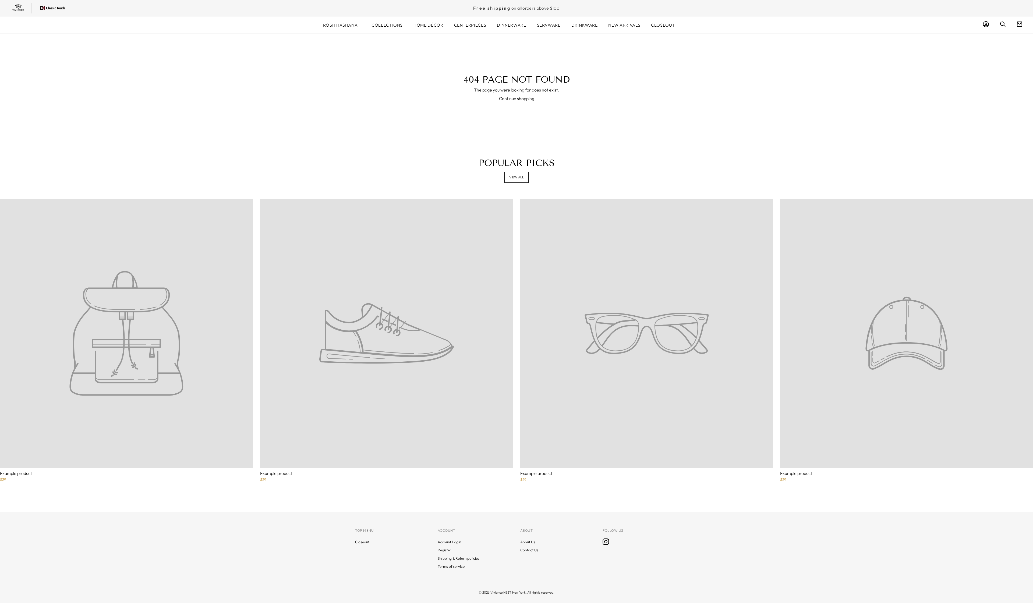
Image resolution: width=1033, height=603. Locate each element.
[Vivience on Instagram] (606, 541)
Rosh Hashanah (342, 25)
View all (516, 177)
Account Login (449, 541)
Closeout (663, 25)
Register (444, 550)
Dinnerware (511, 25)
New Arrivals (624, 25)
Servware (549, 25)
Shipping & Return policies (458, 558)
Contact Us (529, 550)
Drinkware (584, 25)
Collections (387, 25)
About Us (527, 541)
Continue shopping (516, 98)
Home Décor (428, 25)
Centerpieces (470, 25)
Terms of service (451, 566)
